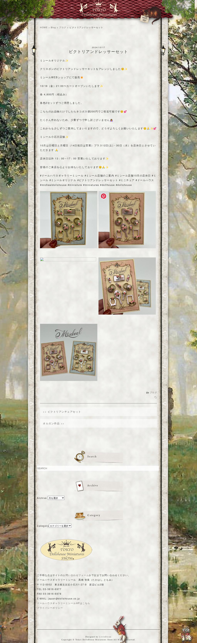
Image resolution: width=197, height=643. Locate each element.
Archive (42, 498)
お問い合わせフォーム (76, 575)
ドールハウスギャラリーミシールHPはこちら (63, 603)
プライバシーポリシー (50, 607)
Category (43, 525)
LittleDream (105, 637)
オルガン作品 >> (53, 423)
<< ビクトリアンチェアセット (62, 411)
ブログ (153, 392)
